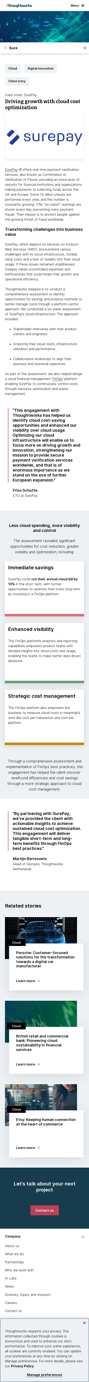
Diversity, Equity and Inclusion (28, 1295)
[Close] (84, 1322)
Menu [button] (75, 5)
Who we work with (19, 1270)
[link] (44, 1210)
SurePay (11, 169)
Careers (11, 1303)
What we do (14, 1254)
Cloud (12, 68)
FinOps (57, 379)
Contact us (13, 1311)
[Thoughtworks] (19, 6)
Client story (16, 81)
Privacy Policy (22, 1366)
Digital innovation (41, 68)
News (9, 1286)
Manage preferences (44, 1375)
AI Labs (11, 1278)
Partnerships (14, 1262)
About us (12, 1246)
